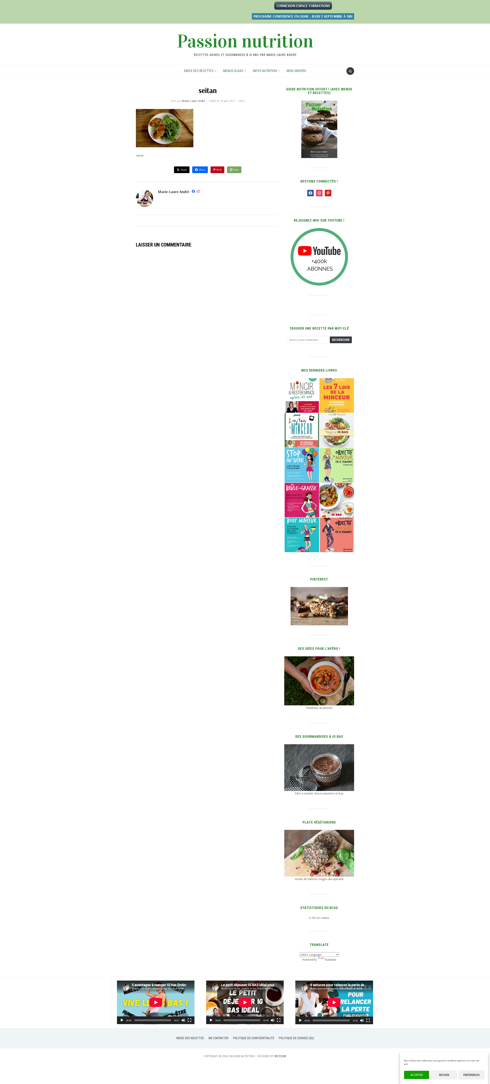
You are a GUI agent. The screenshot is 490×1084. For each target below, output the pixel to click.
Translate (330, 959)
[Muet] (183, 1020)
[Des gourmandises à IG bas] (319, 746)
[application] (155, 1002)
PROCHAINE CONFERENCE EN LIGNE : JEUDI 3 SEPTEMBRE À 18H (303, 16)
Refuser (444, 1075)
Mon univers (296, 71)
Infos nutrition (265, 71)
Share (202, 169)
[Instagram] (198, 192)
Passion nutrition (245, 41)
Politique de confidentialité (253, 1038)
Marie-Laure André (193, 101)
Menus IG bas (233, 71)
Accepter (417, 1075)
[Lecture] (122, 1020)
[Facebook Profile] (193, 192)
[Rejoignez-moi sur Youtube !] (319, 230)
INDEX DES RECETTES (199, 71)
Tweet (184, 169)
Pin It (218, 169)
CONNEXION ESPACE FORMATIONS (303, 5)
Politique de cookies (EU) (296, 1038)
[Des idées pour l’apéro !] (319, 659)
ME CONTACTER (218, 1038)
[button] (301, 395)
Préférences (471, 1075)
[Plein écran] (189, 1020)
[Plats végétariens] (319, 832)
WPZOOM (280, 1056)
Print (236, 169)
